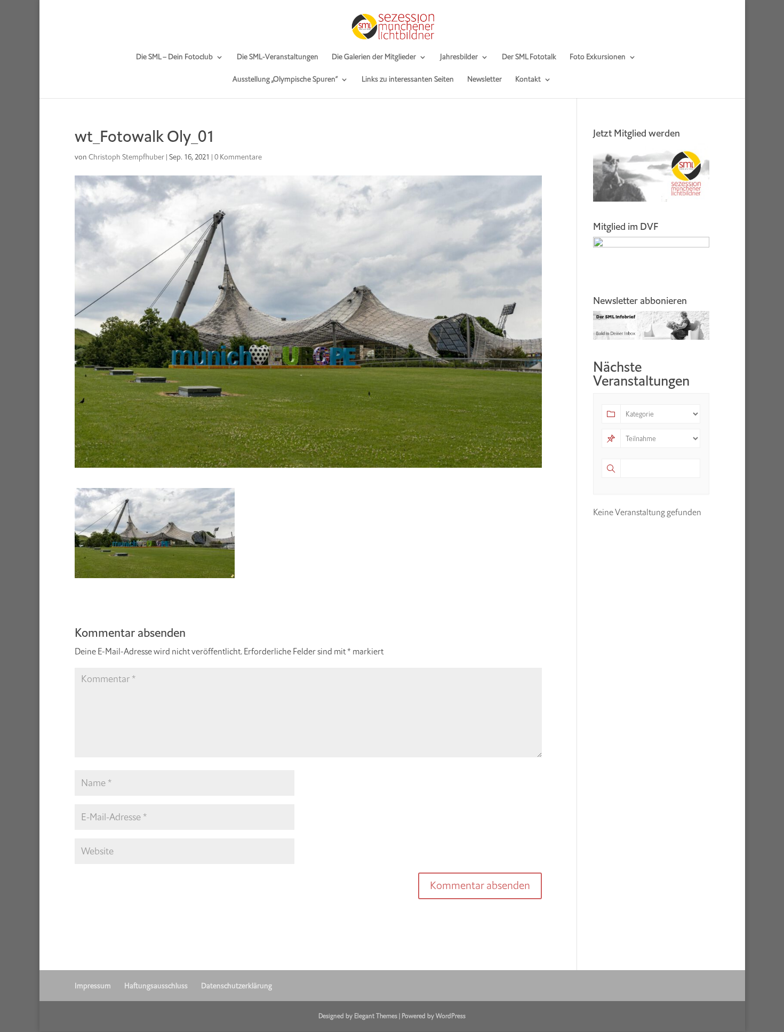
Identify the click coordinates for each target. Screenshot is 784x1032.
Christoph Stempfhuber (126, 157)
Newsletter (484, 80)
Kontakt (528, 80)
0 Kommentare (238, 157)
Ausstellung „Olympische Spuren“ (285, 80)
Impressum (93, 986)
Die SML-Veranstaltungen (277, 57)
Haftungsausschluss (156, 986)
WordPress (451, 1016)
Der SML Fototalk (529, 57)
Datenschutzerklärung (236, 986)
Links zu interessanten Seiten (408, 80)
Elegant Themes (375, 1016)
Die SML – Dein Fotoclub (174, 57)
